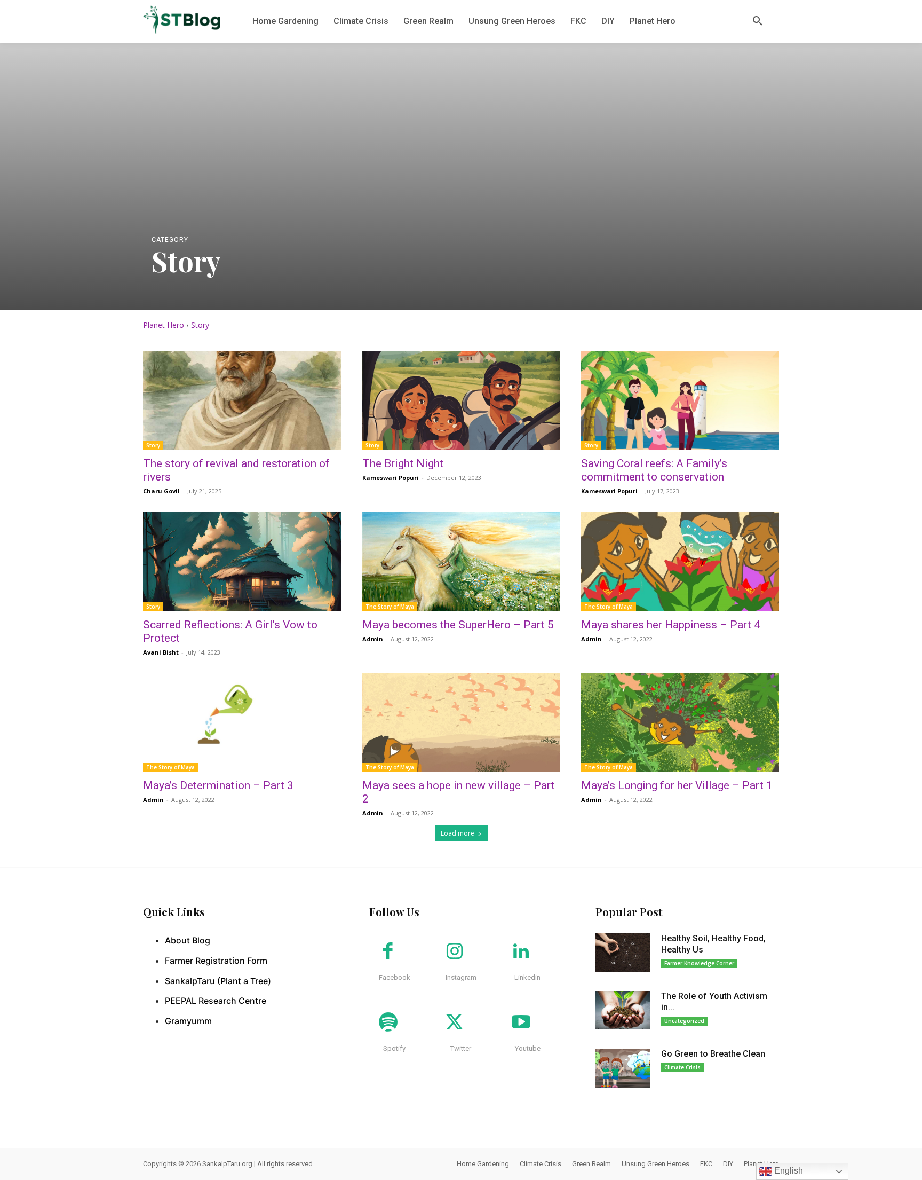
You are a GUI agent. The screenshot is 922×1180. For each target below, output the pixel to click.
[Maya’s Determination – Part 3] (242, 722)
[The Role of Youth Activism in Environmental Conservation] (622, 1010)
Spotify (394, 1048)
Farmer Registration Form (216, 960)
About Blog (187, 940)
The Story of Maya (389, 606)
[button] (757, 21)
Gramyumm (188, 1021)
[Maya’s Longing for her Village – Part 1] (680, 722)
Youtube (528, 1048)
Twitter (460, 1048)
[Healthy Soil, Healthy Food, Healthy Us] (622, 952)
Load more (457, 833)
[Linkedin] (520, 952)
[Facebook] (388, 952)
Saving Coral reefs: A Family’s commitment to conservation (654, 470)
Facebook (394, 977)
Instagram (461, 977)
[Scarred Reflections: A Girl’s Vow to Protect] (242, 561)
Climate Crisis (682, 1067)
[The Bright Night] (461, 400)
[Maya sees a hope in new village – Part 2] (461, 722)
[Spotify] (388, 1023)
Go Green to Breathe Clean (713, 1054)
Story (153, 445)
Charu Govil (161, 491)
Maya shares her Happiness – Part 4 (670, 624)
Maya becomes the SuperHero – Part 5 (458, 624)
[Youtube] (520, 1023)
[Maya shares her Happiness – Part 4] (680, 561)
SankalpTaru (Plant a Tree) (218, 981)
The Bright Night (402, 463)
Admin (372, 639)
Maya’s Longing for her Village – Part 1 (677, 785)
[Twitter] (454, 1023)
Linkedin (527, 977)
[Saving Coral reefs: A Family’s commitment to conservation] (680, 400)
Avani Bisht (161, 652)
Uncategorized (684, 1021)
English (787, 1170)
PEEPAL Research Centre (215, 1000)
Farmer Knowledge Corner (699, 963)
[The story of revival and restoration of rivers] (242, 400)
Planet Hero (163, 325)
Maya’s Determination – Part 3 (218, 785)
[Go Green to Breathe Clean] (622, 1068)
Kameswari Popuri (390, 478)
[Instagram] (454, 952)
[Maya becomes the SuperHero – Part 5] (461, 561)
